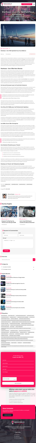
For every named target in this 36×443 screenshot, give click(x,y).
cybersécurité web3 (31, 332)
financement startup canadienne (14, 335)
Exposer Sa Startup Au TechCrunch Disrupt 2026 (9, 221)
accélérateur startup (30, 315)
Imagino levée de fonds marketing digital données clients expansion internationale (14, 338)
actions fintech (31, 317)
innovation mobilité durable (5, 342)
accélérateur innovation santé (21, 315)
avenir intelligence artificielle (26, 323)
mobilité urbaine (13, 342)
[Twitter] (5, 189)
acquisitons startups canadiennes (22, 317)
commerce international (5, 330)
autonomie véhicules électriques (15, 323)
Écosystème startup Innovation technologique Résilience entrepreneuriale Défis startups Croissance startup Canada (17, 346)
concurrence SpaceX (14, 184)
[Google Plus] (6, 189)
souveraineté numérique (27, 342)
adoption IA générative (14, 318)
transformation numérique (5, 344)
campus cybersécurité (18, 326)
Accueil (5, 16)
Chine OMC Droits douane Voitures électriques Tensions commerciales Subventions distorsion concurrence (16, 329)
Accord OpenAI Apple (11, 315)
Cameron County (7, 184)
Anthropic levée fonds (4, 323)
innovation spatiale (22, 184)
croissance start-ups (23, 332)
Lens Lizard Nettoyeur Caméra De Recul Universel (27, 221)
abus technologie (4, 315)
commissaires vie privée (14, 330)
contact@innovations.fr (31, 1)
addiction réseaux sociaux (5, 318)
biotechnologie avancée (5, 326)
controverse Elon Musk (5, 332)
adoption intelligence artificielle (24, 318)
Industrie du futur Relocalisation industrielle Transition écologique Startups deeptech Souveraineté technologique (17, 341)
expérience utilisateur (4, 335)
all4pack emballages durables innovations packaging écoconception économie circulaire (15, 320)
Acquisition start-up (13, 317)
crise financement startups (14, 332)
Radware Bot (20, 342)
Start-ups (16, 16)
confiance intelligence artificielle (24, 330)
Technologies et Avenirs (10, 16)
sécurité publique (29, 184)
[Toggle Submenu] (33, 267)
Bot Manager (12, 326)
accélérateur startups (5, 317)
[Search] (34, 259)
